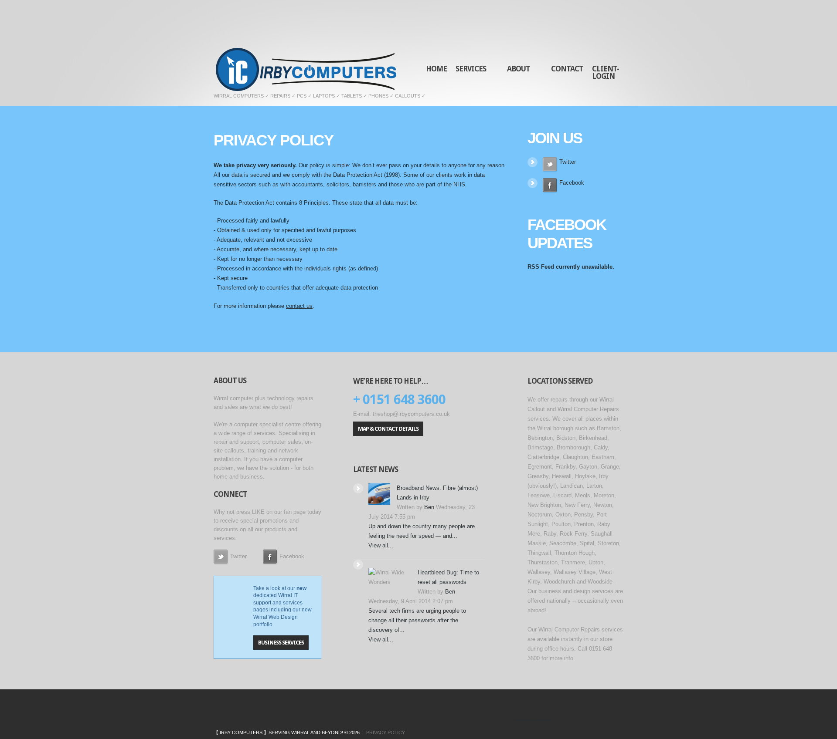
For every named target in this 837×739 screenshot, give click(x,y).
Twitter (567, 162)
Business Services (281, 642)
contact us (299, 306)
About (516, 39)
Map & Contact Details (388, 428)
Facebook (571, 182)
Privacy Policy (385, 732)
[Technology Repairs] (524, 718)
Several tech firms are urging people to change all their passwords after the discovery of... (417, 620)
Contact (567, 68)
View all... (380, 545)
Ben (429, 507)
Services (468, 39)
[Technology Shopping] (545, 718)
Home (436, 68)
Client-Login (605, 72)
